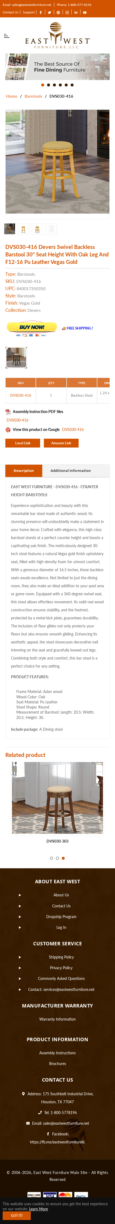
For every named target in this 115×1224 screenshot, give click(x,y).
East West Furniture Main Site (60, 1172)
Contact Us (10, 12)
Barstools (33, 96)
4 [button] (60, 85)
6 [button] (72, 85)
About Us (61, 895)
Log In (61, 927)
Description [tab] (24, 470)
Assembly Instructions (57, 1053)
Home (11, 96)
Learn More (38, 1209)
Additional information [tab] (71, 470)
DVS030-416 (17, 420)
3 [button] (54, 85)
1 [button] (42, 85)
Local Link (22, 443)
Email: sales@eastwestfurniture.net (27, 5)
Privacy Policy (61, 967)
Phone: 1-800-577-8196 (74, 5)
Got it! (16, 1216)
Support (28, 12)
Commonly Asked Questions (61, 978)
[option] (57, 67)
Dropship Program (61, 916)
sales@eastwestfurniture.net (66, 1123)
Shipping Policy (61, 957)
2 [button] (48, 85)
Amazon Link (61, 443)
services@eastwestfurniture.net (68, 989)
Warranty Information (57, 1019)
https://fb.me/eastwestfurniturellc (57, 1142)
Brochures (57, 1063)
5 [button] (66, 85)
